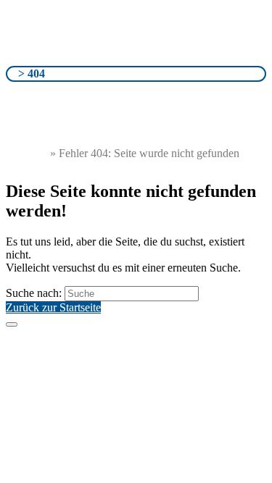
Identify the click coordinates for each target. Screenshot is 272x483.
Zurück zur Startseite (53, 307)
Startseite (26, 153)
